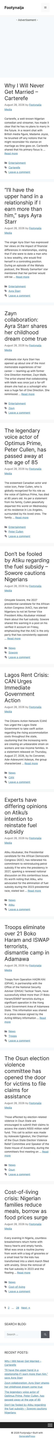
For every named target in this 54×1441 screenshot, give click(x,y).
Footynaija (14, 7)
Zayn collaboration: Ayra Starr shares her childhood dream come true (25, 326)
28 (18, 1307)
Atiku (12, 904)
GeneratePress (27, 1436)
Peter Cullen (16, 531)
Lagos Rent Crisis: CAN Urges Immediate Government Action (26, 687)
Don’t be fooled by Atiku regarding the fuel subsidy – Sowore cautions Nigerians (26, 566)
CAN (11, 777)
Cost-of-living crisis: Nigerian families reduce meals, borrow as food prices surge (26, 1204)
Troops (13, 1035)
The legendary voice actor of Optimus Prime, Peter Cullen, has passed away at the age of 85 (25, 446)
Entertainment (17, 162)
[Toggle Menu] (50, 1425)
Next (25, 1307)
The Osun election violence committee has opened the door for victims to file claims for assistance (26, 1077)
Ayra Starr (15, 290)
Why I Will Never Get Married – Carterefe (24, 91)
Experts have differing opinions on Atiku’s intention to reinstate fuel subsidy (25, 816)
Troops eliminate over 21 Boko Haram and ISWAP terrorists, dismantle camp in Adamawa (26, 943)
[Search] (45, 1334)
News (12, 648)
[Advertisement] (27, 49)
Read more (11, 153)
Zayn (12, 408)
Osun (12, 1169)
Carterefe (14, 167)
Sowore (13, 652)
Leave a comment (19, 172)
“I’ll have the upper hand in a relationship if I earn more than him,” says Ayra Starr (23, 206)
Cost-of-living (17, 1286)
